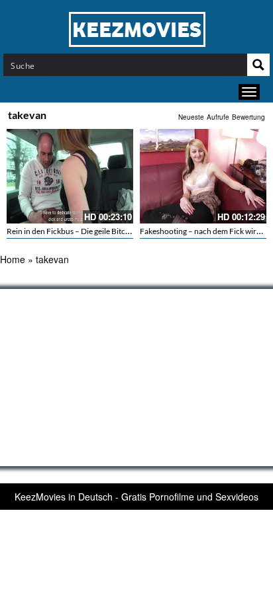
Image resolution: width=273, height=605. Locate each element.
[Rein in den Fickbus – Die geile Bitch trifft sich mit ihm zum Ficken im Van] (70, 176)
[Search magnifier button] (258, 65)
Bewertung (248, 117)
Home (12, 259)
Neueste (191, 117)
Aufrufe (218, 117)
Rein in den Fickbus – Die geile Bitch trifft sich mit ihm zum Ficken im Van (131, 231)
